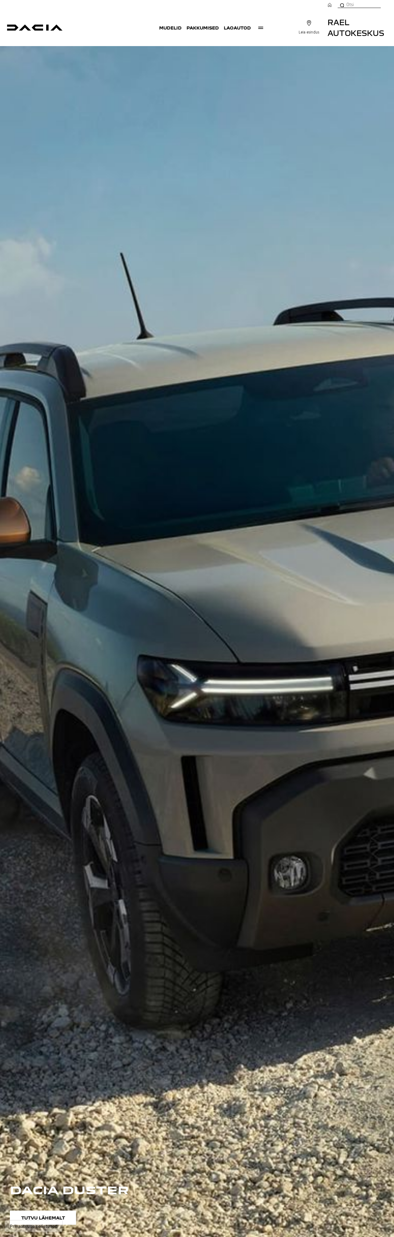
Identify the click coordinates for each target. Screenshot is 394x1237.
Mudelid (170, 27)
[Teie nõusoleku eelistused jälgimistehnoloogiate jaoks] (33, 1226)
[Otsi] (342, 4)
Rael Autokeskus (356, 27)
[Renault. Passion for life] (34, 28)
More (260, 27)
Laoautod (237, 27)
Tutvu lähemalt (43, 1217)
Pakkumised (203, 27)
